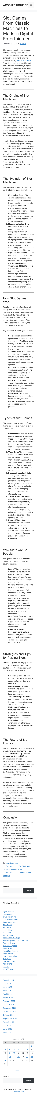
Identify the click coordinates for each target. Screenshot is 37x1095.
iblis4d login (8, 930)
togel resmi (7, 948)
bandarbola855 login (11, 938)
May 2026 (7, 991)
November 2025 (9, 1012)
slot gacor (7, 959)
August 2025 (8, 1022)
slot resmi (7, 927)
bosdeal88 (7, 914)
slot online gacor (10, 946)
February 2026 (9, 1001)
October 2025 (8, 1015)
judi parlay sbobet (10, 920)
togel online (8, 953)
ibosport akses (9, 961)
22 (27, 1057)
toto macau (7, 925)
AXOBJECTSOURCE (15, 5)
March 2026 (8, 998)
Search (6, 887)
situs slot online (9, 917)
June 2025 (7, 1029)
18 (10, 1057)
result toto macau (10, 951)
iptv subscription (10, 956)
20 (18, 1057)
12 (14, 1053)
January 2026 (8, 1005)
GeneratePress (18, 1092)
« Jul (17, 1070)
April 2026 (7, 994)
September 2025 (10, 1018)
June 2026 (7, 987)
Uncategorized (12, 863)
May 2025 (7, 1032)
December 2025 (9, 1008)
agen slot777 (8, 912)
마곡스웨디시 (8, 964)
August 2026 (8, 980)
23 (32, 1057)
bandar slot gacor (24, 60)
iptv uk (6, 967)
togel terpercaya (10, 922)
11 (10, 1053)
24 (5, 1060)
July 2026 (7, 984)
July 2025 (7, 1025)
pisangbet (7, 933)
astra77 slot (8, 969)
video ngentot (8, 935)
